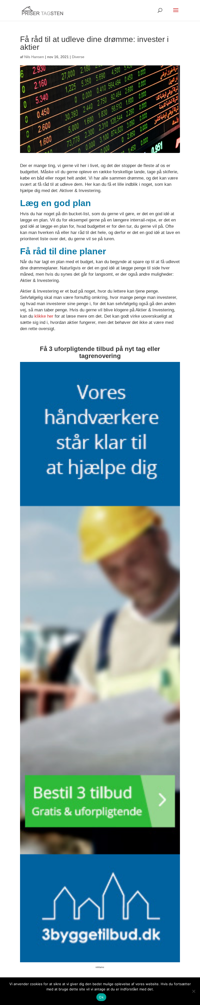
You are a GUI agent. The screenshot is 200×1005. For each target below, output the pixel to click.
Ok (101, 997)
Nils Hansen (34, 57)
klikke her (43, 316)
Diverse (78, 57)
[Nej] (193, 991)
